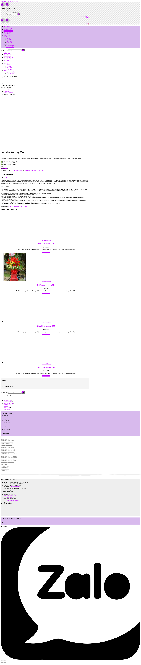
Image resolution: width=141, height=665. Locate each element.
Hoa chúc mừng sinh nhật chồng (8, 450)
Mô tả (5, 177)
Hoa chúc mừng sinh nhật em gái (9, 460)
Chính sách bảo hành (9, 497)
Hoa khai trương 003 (46, 326)
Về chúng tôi (4, 464)
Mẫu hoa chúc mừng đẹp (7, 442)
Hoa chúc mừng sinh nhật (7, 439)
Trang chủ (6, 90)
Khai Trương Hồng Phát (46, 285)
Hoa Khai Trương (8, 92)
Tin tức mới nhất (4, 467)
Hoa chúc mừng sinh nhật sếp (8, 462)
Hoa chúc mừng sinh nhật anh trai (9, 456)
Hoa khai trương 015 (46, 244)
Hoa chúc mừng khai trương (7, 440)
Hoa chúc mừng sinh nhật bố (7, 447)
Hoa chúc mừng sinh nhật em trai (9, 457)
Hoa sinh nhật (7, 400)
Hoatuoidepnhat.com (14, 486)
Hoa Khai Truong (38, 170)
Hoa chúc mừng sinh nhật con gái (9, 453)
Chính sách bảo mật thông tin (11, 500)
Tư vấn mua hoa (5, 469)
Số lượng (3, 167)
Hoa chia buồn (7, 404)
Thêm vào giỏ (46, 252)
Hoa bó (6, 399)
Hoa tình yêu (7, 409)
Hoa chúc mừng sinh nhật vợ (7, 452)
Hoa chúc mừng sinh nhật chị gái (8, 459)
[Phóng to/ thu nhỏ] (5, 662)
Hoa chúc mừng (29, 170)
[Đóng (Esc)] (1, 662)
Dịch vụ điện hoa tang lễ (6, 445)
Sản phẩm (6, 91)
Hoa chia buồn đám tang (7, 443)
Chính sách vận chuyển (10, 495)
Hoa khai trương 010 (46, 367)
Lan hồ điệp (7, 407)
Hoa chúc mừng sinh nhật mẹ (8, 449)
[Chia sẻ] (2, 662)
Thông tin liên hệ (5, 466)
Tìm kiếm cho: (4, 392)
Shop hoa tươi (4, 470)
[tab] (46, 177)
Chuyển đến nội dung (6, 1)
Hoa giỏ (6, 406)
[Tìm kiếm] (23, 392)
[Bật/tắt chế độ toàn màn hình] (4, 662)
